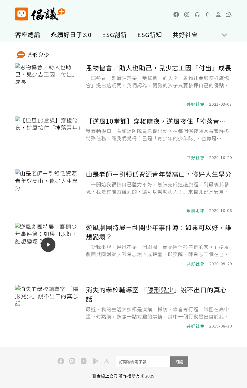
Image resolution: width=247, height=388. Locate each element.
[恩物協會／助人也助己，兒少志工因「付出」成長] (48, 85)
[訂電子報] (208, 14)
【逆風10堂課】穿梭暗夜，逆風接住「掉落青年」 (159, 121)
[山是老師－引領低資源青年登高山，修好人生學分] (48, 191)
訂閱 (179, 362)
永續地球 (195, 210)
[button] (229, 14)
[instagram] (187, 14)
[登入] (218, 14)
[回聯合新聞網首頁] (21, 14)
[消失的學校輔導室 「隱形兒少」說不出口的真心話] (48, 307)
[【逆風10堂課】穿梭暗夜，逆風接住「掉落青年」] (48, 138)
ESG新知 (149, 34)
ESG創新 (114, 34)
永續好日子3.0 (71, 34)
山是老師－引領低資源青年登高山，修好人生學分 (159, 173)
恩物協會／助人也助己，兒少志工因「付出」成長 (159, 67)
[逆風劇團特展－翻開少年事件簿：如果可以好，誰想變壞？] (48, 245)
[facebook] (176, 14)
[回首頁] (40, 14)
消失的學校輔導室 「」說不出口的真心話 (156, 294)
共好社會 (185, 34)
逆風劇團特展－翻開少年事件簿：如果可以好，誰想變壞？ (159, 232)
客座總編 (27, 34)
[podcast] (197, 14)
